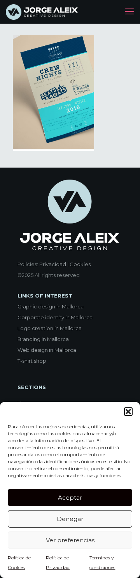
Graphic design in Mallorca (51, 306)
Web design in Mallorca (47, 350)
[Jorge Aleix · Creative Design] (42, 11)
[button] (128, 411)
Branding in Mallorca (43, 339)
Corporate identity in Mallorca (55, 317)
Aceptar (70, 497)
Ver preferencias (70, 540)
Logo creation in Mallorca (50, 328)
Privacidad (52, 264)
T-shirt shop (32, 361)
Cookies (80, 264)
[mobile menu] (129, 11)
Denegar (70, 519)
